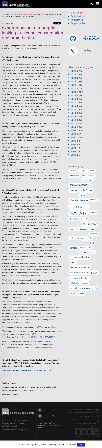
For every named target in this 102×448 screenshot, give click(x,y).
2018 (73, 99)
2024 (73, 78)
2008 (73, 134)
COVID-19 (78, 213)
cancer (73, 190)
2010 (73, 127)
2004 (73, 148)
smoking (84, 283)
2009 (73, 130)
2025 (73, 74)
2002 (73, 155)
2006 (73, 141)
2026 (73, 71)
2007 (73, 137)
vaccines (85, 288)
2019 (73, 95)
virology (72, 293)
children (82, 195)
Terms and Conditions (9, 429)
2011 (73, 123)
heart (89, 247)
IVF (71, 257)
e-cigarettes (82, 229)
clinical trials (94, 199)
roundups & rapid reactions (91, 37)
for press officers (79, 23)
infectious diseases (87, 252)
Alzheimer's (74, 176)
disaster (72, 229)
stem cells (73, 288)
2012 (73, 120)
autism (84, 180)
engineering (93, 233)
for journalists (77, 16)
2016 (73, 106)
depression (74, 219)
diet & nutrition (89, 224)
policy (94, 272)
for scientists (77, 20)
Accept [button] (80, 445)
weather (80, 294)
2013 (73, 116)
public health (74, 283)
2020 (73, 92)
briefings (87, 50)
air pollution (83, 171)
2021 (73, 88)
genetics (73, 248)
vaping (95, 288)
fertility (84, 238)
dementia (93, 212)
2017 (73, 102)
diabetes (84, 219)
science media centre (18, 14)
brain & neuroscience (80, 185)
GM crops (83, 247)
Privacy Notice (23, 429)
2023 (73, 81)
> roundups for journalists (34, 14)
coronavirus (79, 207)
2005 (73, 144)
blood (91, 180)
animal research (88, 176)
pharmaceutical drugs (79, 272)
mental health (81, 257)
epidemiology (74, 238)
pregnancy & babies (79, 278)
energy (92, 229)
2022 (73, 85)
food (92, 243)
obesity (73, 262)
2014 (73, 113)
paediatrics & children (80, 267)
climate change (79, 200)
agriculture (73, 170)
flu (91, 238)
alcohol (92, 171)
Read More (71, 445)
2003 (73, 151)
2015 (73, 109)
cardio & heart (86, 190)
